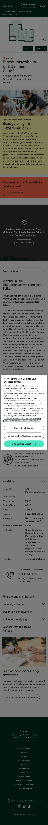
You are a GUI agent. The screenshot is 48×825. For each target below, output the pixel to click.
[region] (24, 412)
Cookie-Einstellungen (24, 428)
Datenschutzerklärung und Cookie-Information (22, 421)
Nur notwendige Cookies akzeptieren (24, 436)
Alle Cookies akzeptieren (24, 443)
